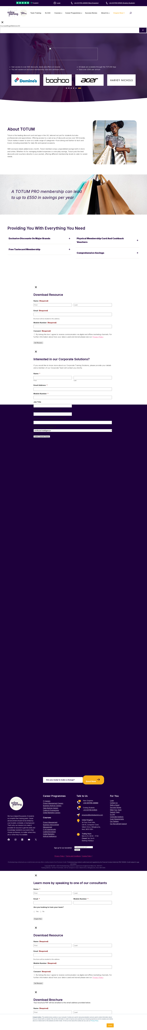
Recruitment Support (120, 824)
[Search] (142, 30)
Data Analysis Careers (50, 808)
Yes (37, 911)
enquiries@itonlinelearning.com (92, 815)
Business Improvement (51, 825)
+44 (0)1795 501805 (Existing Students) (122, 3)
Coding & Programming (51, 810)
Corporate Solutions (116, 817)
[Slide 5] (76, 88)
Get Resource (38, 343)
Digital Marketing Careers (51, 813)
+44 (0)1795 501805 (90, 810)
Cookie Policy (87, 856)
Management (47, 827)
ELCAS (112, 814)
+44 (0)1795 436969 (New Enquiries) (86, 3)
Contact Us (114, 803)
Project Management (50, 822)
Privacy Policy (94, 1020)
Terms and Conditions (73, 856)
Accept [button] (110, 1025)
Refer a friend (114, 805)
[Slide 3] (71, 88)
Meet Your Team (116, 810)
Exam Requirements (117, 819)
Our (111, 824)
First (35, 380)
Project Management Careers (53, 803)
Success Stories (115, 807)
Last (75, 380)
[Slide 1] (66, 88)
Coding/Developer (49, 832)
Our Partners (114, 821)
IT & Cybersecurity (49, 829)
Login (58, 3)
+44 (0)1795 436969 (90, 803)
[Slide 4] (73, 88)
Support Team (115, 812)
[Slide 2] (69, 88)
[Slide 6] (79, 88)
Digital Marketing (48, 834)
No (43, 911)
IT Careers (46, 801)
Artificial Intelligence (49, 836)
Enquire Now (38, 919)
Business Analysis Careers (52, 806)
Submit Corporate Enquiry (41, 436)
